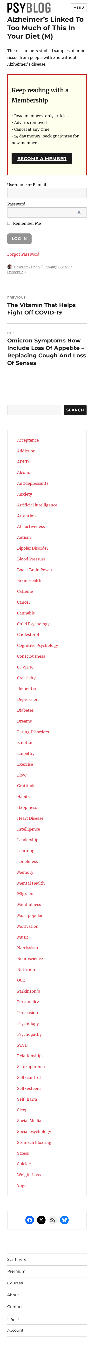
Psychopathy (29, 1034)
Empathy (25, 753)
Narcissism (27, 947)
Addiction (26, 451)
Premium (16, 1271)
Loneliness (27, 861)
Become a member (42, 158)
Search (75, 410)
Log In (13, 1318)
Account (15, 1330)
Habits (23, 796)
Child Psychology (33, 623)
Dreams (24, 721)
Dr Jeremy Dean (27, 267)
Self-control (29, 1077)
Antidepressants (32, 483)
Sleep (22, 1109)
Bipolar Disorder (32, 548)
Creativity (26, 677)
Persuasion (27, 1012)
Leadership (27, 839)
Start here (17, 1259)
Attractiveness (31, 526)
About (13, 1295)
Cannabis (26, 613)
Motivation (28, 926)
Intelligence (28, 829)
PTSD (22, 1045)
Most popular (30, 915)
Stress (23, 1153)
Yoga (22, 1185)
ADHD (23, 461)
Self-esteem (29, 1088)
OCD (21, 980)
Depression (28, 699)
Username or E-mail (26, 184)
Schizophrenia (31, 1066)
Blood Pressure (31, 559)
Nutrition (26, 969)
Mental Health (31, 883)
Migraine (25, 893)
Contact (15, 1306)
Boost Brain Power (34, 569)
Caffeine (25, 591)
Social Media (29, 1120)
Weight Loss (29, 1174)
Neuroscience (30, 958)
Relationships (30, 1055)
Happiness (27, 807)
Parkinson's (28, 991)
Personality (28, 1001)
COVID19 (25, 667)
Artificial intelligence (37, 505)
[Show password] (79, 212)
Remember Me (26, 223)
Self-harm (27, 1099)
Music (22, 937)
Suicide (24, 1163)
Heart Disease (30, 818)
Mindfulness (29, 904)
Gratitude (26, 785)
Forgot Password (23, 254)
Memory (25, 872)
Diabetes (25, 710)
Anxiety (24, 494)
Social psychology (34, 1131)
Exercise (25, 764)
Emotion (25, 742)
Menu (79, 7)
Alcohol (24, 472)
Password (16, 204)
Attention (26, 515)
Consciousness (31, 656)
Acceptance (28, 440)
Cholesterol (28, 634)
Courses (15, 1283)
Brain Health (29, 580)
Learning (25, 850)
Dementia (15, 272)
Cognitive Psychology (37, 645)
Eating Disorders (33, 732)
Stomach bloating (34, 1142)
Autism (24, 537)
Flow (21, 775)
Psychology (28, 1023)
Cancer (23, 602)
